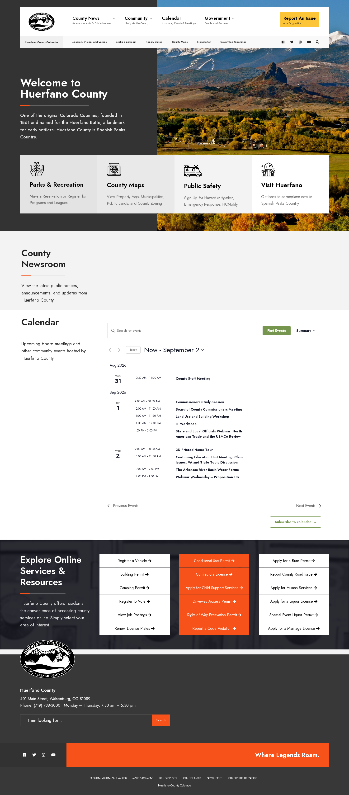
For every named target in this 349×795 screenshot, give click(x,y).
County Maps (180, 42)
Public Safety (202, 185)
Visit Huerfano (281, 184)
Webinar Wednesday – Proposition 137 (208, 477)
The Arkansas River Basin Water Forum (207, 469)
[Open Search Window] (317, 42)
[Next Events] (119, 350)
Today (133, 350)
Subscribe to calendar (293, 522)
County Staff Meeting (193, 378)
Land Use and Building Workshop (202, 416)
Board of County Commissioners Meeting (209, 409)
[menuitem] (96, 19)
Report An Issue (299, 20)
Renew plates (154, 42)
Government (217, 20)
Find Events (276, 330)
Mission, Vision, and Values (89, 42)
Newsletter (204, 42)
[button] (294, 601)
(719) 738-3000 (47, 705)
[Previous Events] (110, 350)
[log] (213, 201)
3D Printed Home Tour (194, 449)
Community (137, 20)
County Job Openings (233, 42)
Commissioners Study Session (200, 402)
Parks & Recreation (57, 184)
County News (91, 20)
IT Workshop (186, 423)
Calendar (179, 20)
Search (161, 720)
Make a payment (126, 42)
